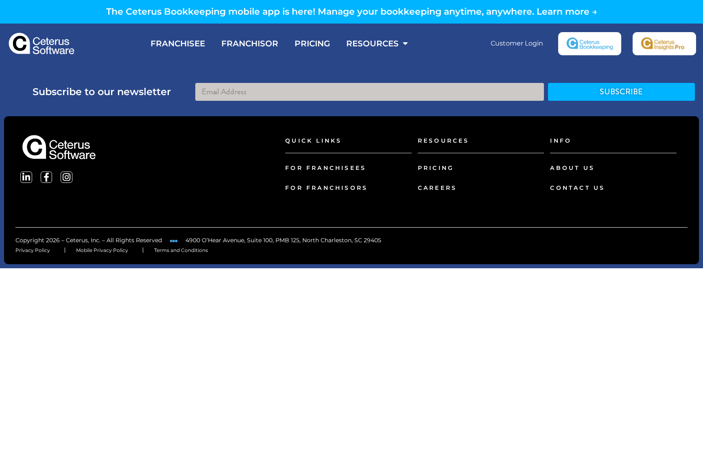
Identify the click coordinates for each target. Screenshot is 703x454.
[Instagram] (66, 177)
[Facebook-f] (46, 177)
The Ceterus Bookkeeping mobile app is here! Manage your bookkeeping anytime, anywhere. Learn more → (351, 11)
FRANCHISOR (249, 43)
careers (437, 187)
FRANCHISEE (178, 43)
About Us (572, 168)
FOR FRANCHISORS (326, 187)
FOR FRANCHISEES (325, 168)
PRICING (312, 43)
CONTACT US (577, 187)
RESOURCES (372, 43)
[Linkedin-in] (26, 177)
